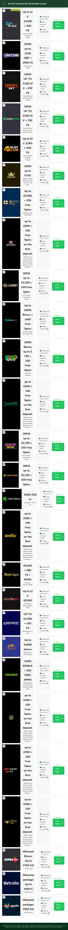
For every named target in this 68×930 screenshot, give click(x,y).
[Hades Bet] (11, 86)
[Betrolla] (11, 883)
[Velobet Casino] (11, 674)
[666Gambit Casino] (10, 285)
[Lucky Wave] (11, 118)
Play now (57, 25)
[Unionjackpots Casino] (11, 243)
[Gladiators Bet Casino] (11, 623)
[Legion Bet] (11, 599)
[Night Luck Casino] (11, 574)
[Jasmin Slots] (11, 647)
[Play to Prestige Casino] (11, 175)
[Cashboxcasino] (11, 717)
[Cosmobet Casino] (11, 320)
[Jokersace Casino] (11, 769)
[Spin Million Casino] (11, 358)
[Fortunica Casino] (12, 499)
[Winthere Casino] (10, 475)
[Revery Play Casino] (11, 202)
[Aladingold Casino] (11, 821)
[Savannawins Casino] (11, 404)
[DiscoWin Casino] (10, 446)
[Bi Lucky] (11, 905)
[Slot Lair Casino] (11, 148)
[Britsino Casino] (11, 55)
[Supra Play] (11, 859)
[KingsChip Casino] (11, 535)
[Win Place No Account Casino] (11, 24)
